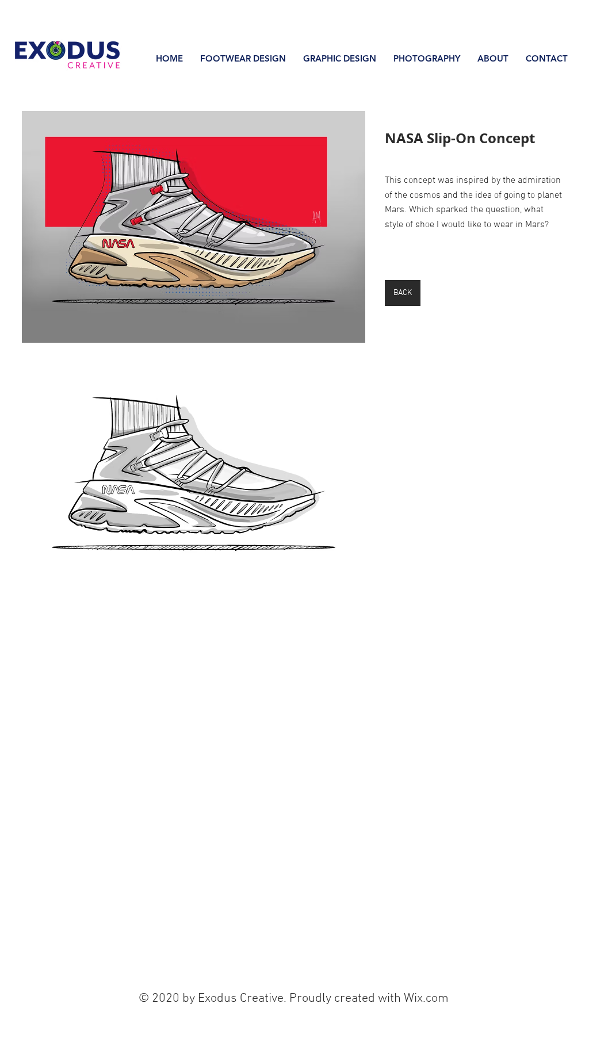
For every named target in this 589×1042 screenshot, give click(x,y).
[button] (193, 227)
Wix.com (426, 998)
